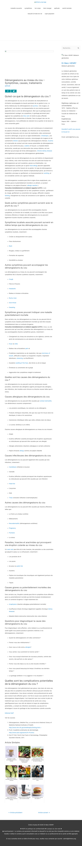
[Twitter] (14, 91)
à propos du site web (53, 829)
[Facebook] (8, 91)
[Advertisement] (41, 28)
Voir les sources (10, 718)
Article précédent (15, 812)
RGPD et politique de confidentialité (33, 829)
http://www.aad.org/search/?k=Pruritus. (22, 732)
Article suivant (44, 812)
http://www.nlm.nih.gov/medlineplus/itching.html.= (25, 727)
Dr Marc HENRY (69, 63)
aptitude (7, 86)
